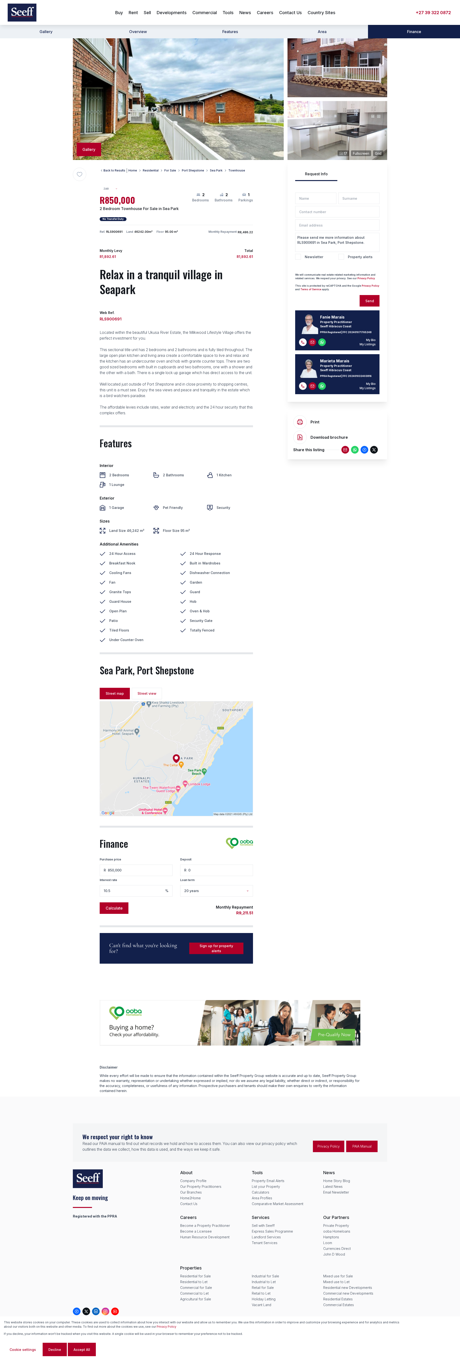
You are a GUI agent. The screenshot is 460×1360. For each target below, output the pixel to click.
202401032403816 (360, 376)
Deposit (185, 859)
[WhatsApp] (355, 450)
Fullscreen (361, 153)
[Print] (300, 422)
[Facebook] (364, 450)
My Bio (371, 340)
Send (369, 301)
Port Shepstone (193, 170)
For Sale (170, 170)
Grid (378, 153)
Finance (414, 31)
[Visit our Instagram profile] (105, 1311)
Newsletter (314, 257)
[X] (374, 450)
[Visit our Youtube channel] (115, 1311)
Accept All (82, 1350)
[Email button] (312, 342)
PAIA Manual (362, 1146)
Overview (138, 31)
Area (322, 31)
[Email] (345, 450)
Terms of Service (310, 289)
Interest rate (108, 880)
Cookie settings (23, 1350)
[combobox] (112, 188)
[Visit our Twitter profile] (86, 1311)
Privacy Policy (166, 1326)
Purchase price (110, 859)
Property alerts (360, 257)
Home (132, 170)
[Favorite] (79, 174)
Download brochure (329, 437)
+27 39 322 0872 (433, 12)
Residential (151, 170)
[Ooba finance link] (239, 843)
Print (314, 422)
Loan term (187, 880)
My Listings (368, 344)
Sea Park (216, 170)
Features (230, 31)
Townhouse (236, 170)
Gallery (46, 31)
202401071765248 (360, 332)
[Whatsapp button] (322, 342)
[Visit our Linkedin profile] (96, 1311)
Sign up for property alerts (216, 948)
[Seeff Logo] (22, 13)
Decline (54, 1350)
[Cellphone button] (303, 342)
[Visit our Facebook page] (76, 1311)
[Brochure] (300, 437)
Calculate (114, 908)
